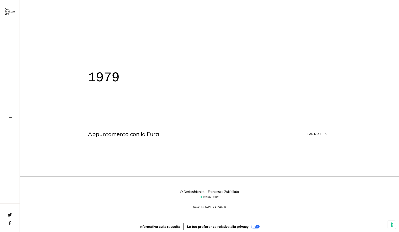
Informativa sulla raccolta (159, 226)
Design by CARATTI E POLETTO (209, 207)
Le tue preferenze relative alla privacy (218, 226)
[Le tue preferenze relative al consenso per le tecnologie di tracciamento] (392, 225)
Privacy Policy (210, 196)
